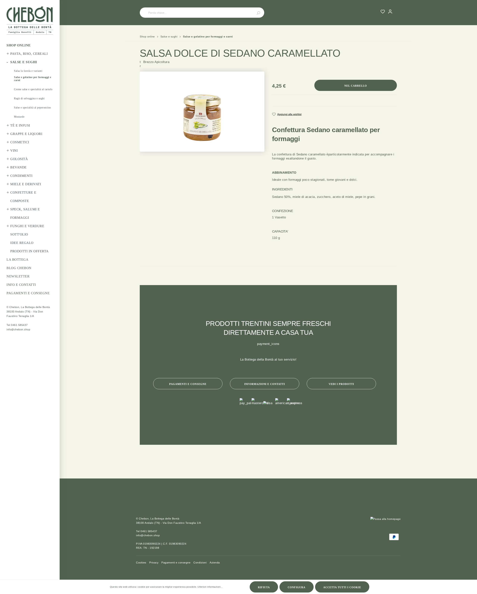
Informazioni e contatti (264, 384)
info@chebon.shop (18, 329)
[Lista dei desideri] (382, 11)
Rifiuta (264, 587)
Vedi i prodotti (341, 384)
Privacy (154, 562)
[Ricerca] (256, 12)
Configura (296, 587)
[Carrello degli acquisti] (395, 8)
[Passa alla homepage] (30, 21)
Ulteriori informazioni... (210, 587)
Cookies (141, 562)
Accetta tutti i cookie (342, 587)
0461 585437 (19, 324)
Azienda (215, 562)
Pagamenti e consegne (187, 384)
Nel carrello (355, 85)
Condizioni (200, 562)
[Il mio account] (390, 11)
